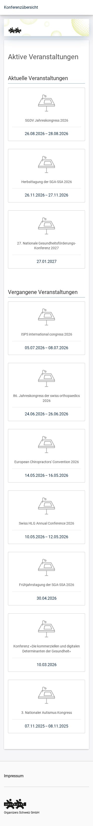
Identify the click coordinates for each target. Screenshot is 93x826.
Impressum (14, 776)
